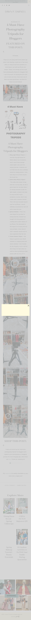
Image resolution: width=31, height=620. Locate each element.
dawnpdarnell (11, 596)
